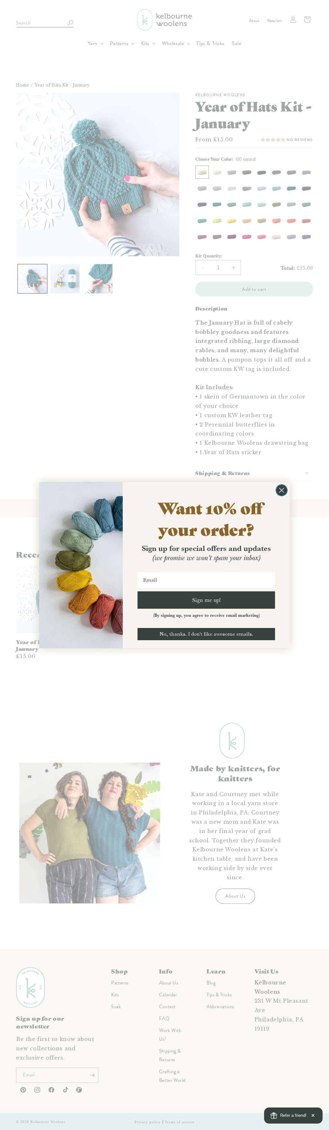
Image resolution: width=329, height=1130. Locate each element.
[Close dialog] (281, 490)
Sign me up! (206, 600)
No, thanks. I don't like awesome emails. (206, 634)
